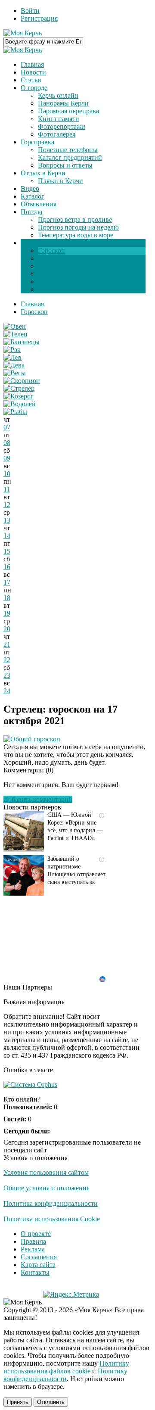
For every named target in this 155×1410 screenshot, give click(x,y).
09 (6, 458)
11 (6, 489)
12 (6, 504)
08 (6, 442)
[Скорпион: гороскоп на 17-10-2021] (21, 380)
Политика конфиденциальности (50, 1203)
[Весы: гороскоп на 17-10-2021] (14, 373)
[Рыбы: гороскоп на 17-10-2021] (15, 411)
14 (6, 535)
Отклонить (51, 1402)
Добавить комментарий (37, 799)
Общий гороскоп (35, 739)
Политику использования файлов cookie (66, 1367)
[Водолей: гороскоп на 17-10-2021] (19, 404)
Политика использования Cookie (51, 1219)
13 (6, 520)
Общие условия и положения (46, 1188)
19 (6, 613)
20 (6, 628)
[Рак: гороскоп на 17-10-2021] (12, 349)
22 (6, 659)
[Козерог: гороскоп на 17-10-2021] (18, 396)
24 (6, 690)
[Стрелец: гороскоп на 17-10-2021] (19, 388)
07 (6, 427)
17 (6, 582)
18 (6, 597)
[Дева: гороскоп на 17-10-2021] (14, 365)
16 (6, 566)
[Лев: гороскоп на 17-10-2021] (12, 357)
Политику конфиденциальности (65, 1374)
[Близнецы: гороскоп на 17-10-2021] (21, 341)
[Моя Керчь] (22, 33)
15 (6, 551)
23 (6, 675)
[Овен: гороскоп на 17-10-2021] (14, 326)
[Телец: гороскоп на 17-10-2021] (15, 334)
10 (6, 473)
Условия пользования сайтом (46, 1172)
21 (6, 644)
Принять (17, 1402)
